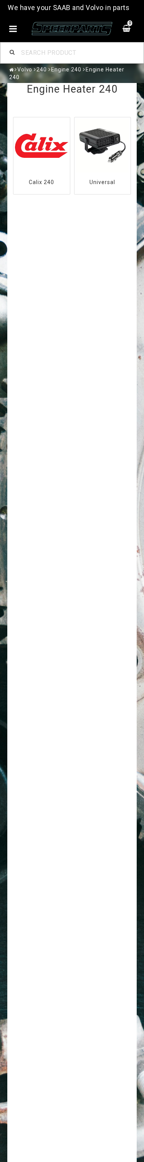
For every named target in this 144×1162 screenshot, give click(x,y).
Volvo (25, 69)
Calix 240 (41, 182)
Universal (102, 182)
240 (41, 69)
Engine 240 (66, 69)
